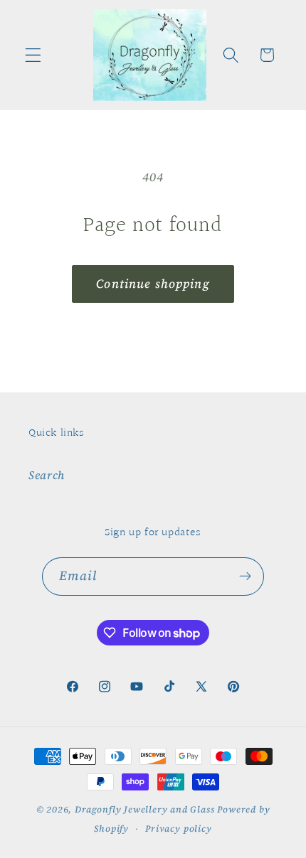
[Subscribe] (246, 576)
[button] (33, 55)
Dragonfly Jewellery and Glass (144, 809)
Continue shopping (153, 283)
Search (46, 475)
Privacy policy (178, 828)
